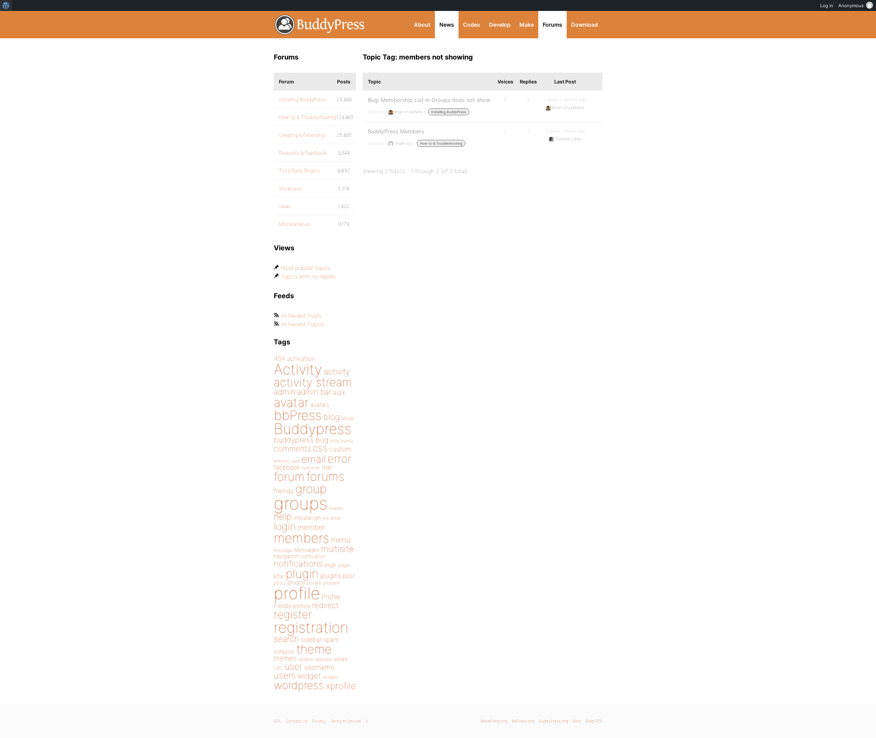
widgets (330, 677)
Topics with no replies (308, 276)
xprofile (341, 685)
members (301, 538)
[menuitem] (6, 5)
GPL (278, 721)
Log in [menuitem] (826, 5)
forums (325, 476)
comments (292, 448)
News (446, 24)
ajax (339, 392)
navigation (286, 556)
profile (297, 593)
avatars (319, 404)
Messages (306, 549)
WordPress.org (493, 721)
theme (314, 649)
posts (280, 582)
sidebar (311, 639)
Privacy (319, 721)
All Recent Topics (302, 324)
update (305, 659)
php (279, 575)
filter (327, 467)
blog (331, 417)
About (422, 24)
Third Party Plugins (299, 170)
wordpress (299, 685)
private (314, 582)
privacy (296, 582)
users (285, 675)
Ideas (285, 206)
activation (301, 359)
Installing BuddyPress (448, 112)
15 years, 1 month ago (565, 131)
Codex (471, 24)
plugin (302, 573)
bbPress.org (523, 721)
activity (337, 372)
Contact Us (297, 721)
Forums (552, 24)
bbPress (298, 415)
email (313, 459)
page (330, 565)
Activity (298, 369)
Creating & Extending (302, 135)
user (293, 666)
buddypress (294, 439)
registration (311, 627)
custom (340, 449)
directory (282, 461)
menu (341, 540)
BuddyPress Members (396, 131)
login (285, 526)
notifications (298, 563)
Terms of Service (345, 721)
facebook (287, 467)
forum (289, 477)
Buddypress (312, 428)
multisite (337, 549)
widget (309, 675)
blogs (348, 418)
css (320, 448)
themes (285, 658)
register (293, 614)
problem (331, 582)
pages (344, 565)
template (284, 651)
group (310, 489)
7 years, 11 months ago (565, 99)
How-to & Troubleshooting (441, 143)
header (336, 508)
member (311, 527)
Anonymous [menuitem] (851, 5)
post (349, 575)
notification (312, 556)
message (283, 550)
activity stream (313, 382)
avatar (291, 402)
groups (300, 503)
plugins (330, 575)
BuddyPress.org (320, 24)
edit (296, 461)
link (325, 518)
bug (321, 439)
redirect (325, 605)
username (319, 667)
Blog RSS (593, 721)
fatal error (310, 468)
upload (340, 659)
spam (331, 639)
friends (284, 491)
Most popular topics (306, 267)
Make (526, 24)
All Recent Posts (301, 315)
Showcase (290, 188)
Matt (576, 721)
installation (307, 517)
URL (278, 668)
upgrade (323, 659)
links (335, 518)
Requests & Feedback (302, 153)
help (283, 516)
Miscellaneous (294, 224)
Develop (500, 24)
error (339, 458)
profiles (301, 606)
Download (584, 24)
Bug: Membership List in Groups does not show (429, 99)
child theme (341, 441)
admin (284, 392)
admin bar (314, 391)
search (286, 639)
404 (279, 359)
